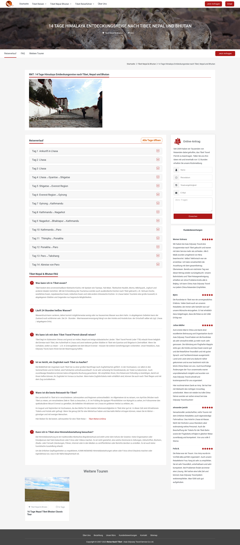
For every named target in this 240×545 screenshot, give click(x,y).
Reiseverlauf (10, 53)
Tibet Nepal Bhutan (61, 4)
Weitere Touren (36, 53)
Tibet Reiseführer (85, 4)
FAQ (23, 53)
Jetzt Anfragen (225, 53)
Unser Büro (111, 535)
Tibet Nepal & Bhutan (147, 64)
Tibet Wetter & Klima (97, 419)
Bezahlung (98, 535)
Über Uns (102, 3)
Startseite (24, 3)
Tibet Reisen (39, 4)
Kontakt (143, 535)
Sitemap (153, 535)
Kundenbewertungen (128, 535)
